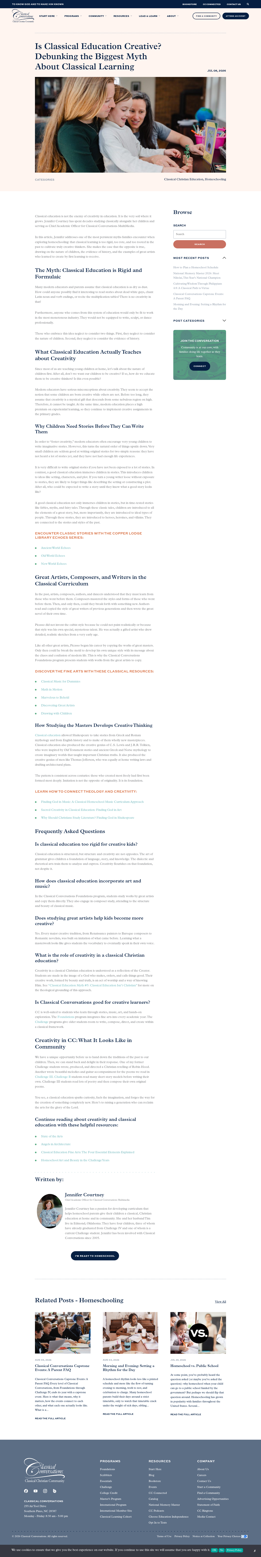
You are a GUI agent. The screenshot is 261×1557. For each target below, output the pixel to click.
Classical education (48, 735)
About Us (203, 1469)
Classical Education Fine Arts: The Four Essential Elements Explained (87, 1152)
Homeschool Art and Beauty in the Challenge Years (75, 1160)
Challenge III (44, 1077)
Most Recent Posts (191, 258)
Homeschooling (215, 179)
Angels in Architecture (56, 1144)
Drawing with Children (56, 713)
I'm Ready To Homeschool (95, 1256)
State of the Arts (52, 1136)
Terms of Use (164, 1536)
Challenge (42, 1022)
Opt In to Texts (158, 1522)
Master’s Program (110, 1499)
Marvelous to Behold (55, 697)
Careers (201, 1475)
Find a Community (208, 1493)
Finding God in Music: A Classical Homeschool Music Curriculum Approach (92, 802)
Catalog (153, 1499)
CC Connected (158, 1493)
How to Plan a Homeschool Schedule (195, 267)
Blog (151, 1475)
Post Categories (189, 320)
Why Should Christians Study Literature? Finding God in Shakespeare (87, 817)
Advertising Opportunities (213, 1499)
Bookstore (155, 1481)
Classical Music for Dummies (60, 681)
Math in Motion (51, 689)
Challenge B (62, 1077)
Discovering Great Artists (58, 705)
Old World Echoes (53, 555)
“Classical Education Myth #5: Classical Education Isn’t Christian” (92, 985)
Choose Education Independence (169, 1516)
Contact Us (204, 1481)
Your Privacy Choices (229, 1536)
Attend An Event (236, 16)
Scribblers (106, 1475)
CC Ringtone (205, 1511)
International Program (113, 1505)
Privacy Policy (182, 1536)
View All (220, 1301)
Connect (200, 366)
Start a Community (208, 1487)
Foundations (66, 1017)
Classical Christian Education (183, 179)
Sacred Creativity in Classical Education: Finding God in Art (81, 810)
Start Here (155, 1469)
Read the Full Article (50, 1418)
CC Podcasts (156, 1511)
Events (153, 1487)
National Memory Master (164, 1505)
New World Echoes (53, 564)
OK (214, 1550)
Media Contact (206, 1516)
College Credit (109, 1493)
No (221, 1550)
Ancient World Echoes (56, 548)
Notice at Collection (204, 1536)
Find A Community (206, 16)
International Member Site (116, 1511)
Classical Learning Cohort (116, 1516)
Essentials (106, 1481)
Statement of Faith (208, 1505)
